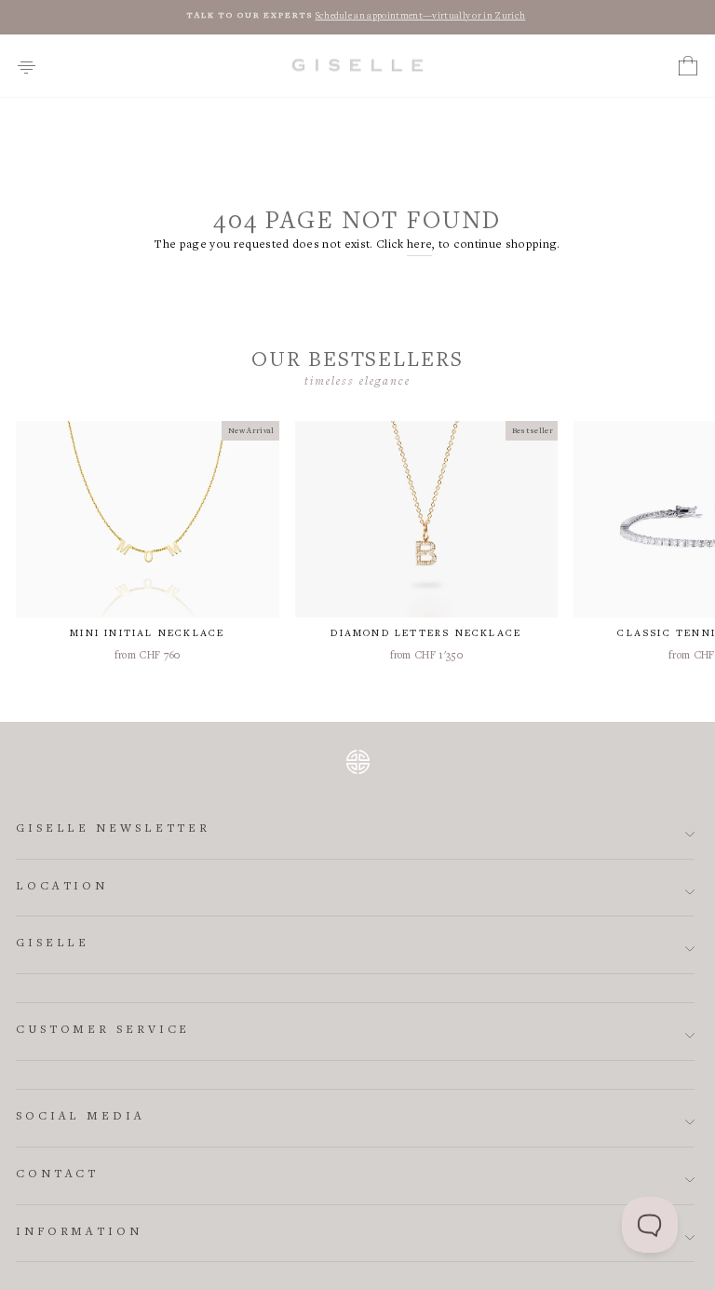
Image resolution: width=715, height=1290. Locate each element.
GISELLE (52, 944)
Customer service (103, 1031)
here (419, 245)
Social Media (80, 1117)
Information (79, 1233)
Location (62, 887)
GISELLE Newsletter (113, 829)
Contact (57, 1175)
